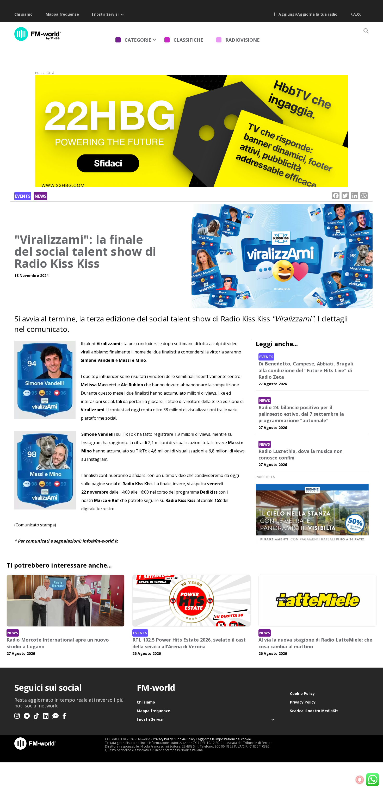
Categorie (138, 40)
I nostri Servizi (105, 14)
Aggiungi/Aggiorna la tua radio (307, 14)
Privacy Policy (303, 702)
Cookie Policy (302, 693)
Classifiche (188, 40)
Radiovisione (242, 40)
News (40, 196)
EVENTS (22, 196)
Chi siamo (23, 14)
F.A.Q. (355, 14)
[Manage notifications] (360, 780)
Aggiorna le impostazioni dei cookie (224, 739)
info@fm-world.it (100, 541)
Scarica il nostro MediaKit (314, 710)
